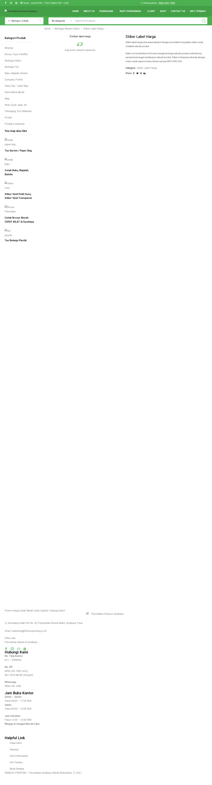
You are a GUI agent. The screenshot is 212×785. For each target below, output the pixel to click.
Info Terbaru (198, 11)
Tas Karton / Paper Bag (18, 150)
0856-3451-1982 (167, 3)
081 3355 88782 (14, 675)
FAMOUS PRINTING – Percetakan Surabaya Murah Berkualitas (38, 772)
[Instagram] (11, 3)
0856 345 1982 (13, 671)
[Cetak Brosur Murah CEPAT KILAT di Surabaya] (10, 209)
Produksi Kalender (15, 123)
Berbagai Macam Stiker (67, 28)
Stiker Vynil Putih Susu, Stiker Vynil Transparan (18, 196)
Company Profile (14, 79)
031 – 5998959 (13, 660)
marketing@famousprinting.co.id (29, 630)
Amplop (9, 47)
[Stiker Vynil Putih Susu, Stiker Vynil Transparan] (10, 185)
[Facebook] (6, 3)
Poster (8, 117)
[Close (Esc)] (0, 780)
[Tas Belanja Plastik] (10, 233)
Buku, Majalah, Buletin (16, 73)
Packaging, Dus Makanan (18, 111)
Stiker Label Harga (93, 28)
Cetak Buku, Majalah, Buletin (17, 172)
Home (75, 11)
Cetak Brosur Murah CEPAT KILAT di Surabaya (19, 219)
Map (7, 98)
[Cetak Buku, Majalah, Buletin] (10, 162)
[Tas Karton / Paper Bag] (10, 143)
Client (151, 11)
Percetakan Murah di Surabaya (21, 642)
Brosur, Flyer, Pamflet (16, 54)
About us (89, 11)
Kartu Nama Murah (14, 92)
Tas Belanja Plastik (16, 240)
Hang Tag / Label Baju (16, 85)
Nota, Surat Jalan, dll (16, 104)
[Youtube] (16, 3)
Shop (163, 11)
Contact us (178, 11)
